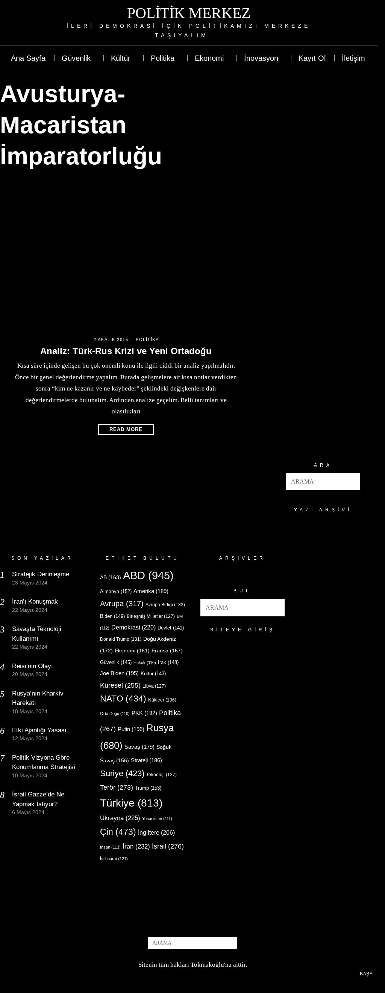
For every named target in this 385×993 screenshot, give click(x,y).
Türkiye (131, 803)
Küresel (120, 685)
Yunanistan (157, 818)
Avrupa (122, 603)
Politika (147, 339)
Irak (168, 662)
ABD (148, 575)
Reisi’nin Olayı (32, 666)
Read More (125, 429)
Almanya (116, 591)
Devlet (171, 628)
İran (136, 846)
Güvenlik (116, 662)
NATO (123, 698)
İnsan (110, 847)
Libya (154, 686)
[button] (352, 482)
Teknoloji (161, 774)
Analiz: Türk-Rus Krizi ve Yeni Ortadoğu (126, 351)
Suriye (122, 773)
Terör (116, 787)
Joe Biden (119, 673)
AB (110, 577)
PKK (144, 713)
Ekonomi (132, 650)
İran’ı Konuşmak (35, 601)
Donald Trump (120, 639)
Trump (148, 788)
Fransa (167, 650)
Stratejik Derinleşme (40, 574)
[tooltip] (344, 22)
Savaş (139, 747)
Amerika (150, 591)
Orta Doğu (115, 713)
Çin (118, 832)
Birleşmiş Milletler (151, 616)
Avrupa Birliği (165, 604)
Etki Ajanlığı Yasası (39, 730)
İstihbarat (114, 858)
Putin (131, 729)
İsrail (168, 846)
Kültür (153, 673)
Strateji (146, 760)
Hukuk (144, 662)
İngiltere (156, 832)
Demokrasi (133, 627)
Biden (112, 616)
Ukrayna (120, 818)
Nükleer (162, 700)
